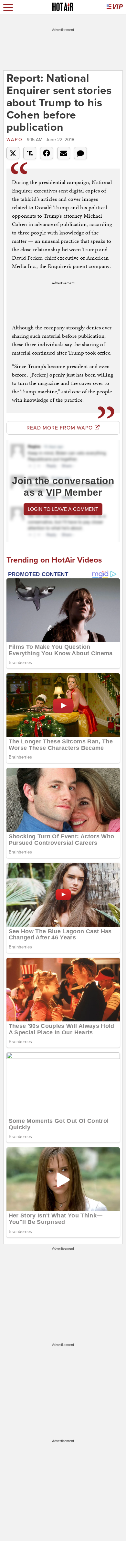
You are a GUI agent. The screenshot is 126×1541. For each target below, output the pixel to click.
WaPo (15, 139)
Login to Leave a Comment (63, 509)
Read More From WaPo (60, 428)
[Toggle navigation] (8, 7)
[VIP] (115, 7)
